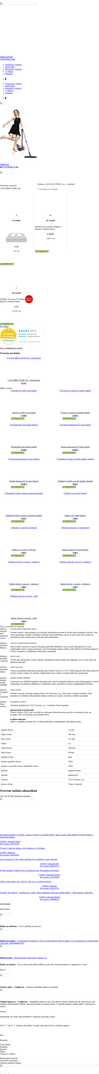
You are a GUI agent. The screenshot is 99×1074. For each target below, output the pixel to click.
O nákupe (9, 71)
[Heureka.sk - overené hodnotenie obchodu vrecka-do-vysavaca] (22, 344)
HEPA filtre (10, 67)
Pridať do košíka (7, 264)
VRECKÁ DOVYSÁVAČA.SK (7, 58)
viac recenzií (5, 904)
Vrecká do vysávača (13, 64)
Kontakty (9, 74)
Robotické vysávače (13, 69)
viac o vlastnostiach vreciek (11, 348)
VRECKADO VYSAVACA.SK (9, 166)
